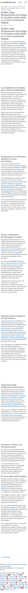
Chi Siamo (3, 564)
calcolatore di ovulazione (17, 397)
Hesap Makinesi (14, 580)
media (12, 507)
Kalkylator (12, 584)
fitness (16, 239)
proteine (15, 332)
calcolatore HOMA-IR (12, 195)
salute (23, 41)
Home (2, 6)
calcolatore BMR (17, 252)
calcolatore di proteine (7, 336)
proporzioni (4, 332)
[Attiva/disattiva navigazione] (25, 2)
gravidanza (14, 395)
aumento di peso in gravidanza (13, 415)
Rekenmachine (18, 586)
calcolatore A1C (5, 182)
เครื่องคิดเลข (9, 588)
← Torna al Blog (5, 557)
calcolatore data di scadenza (9, 404)
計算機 (18, 588)
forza (12, 321)
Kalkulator (3, 582)
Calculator (3, 576)
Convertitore (7, 566)
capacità (16, 166)
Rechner (8, 586)
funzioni (3, 486)
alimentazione (5, 249)
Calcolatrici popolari (13, 564)
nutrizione (20, 323)
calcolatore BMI (15, 249)
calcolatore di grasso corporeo (15, 263)
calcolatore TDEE (6, 270)
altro (4, 321)
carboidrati (22, 332)
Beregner (19, 573)
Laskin (20, 584)
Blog (6, 6)
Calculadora (3, 575)
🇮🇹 (20, 2)
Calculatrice (3, 580)
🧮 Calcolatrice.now (8, 2)
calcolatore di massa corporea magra (12, 265)
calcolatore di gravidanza (14, 403)
